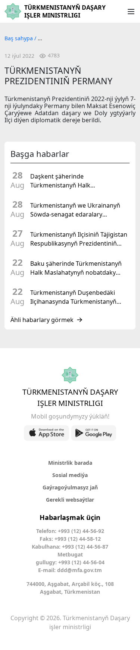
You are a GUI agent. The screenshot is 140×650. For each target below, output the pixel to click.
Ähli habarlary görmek (42, 320)
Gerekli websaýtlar (70, 499)
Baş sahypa (19, 38)
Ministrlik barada (70, 462)
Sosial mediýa (70, 475)
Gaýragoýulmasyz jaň (70, 487)
